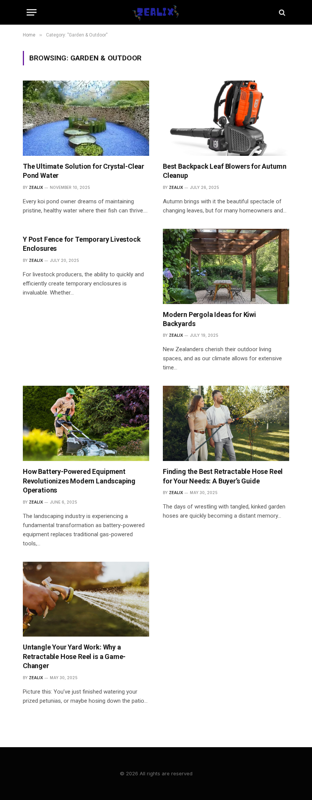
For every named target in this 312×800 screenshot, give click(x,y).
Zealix (36, 187)
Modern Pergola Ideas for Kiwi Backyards (209, 319)
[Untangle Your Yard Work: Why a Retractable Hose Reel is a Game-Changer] (86, 599)
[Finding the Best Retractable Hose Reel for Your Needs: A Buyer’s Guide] (226, 423)
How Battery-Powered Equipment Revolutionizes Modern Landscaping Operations (79, 480)
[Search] (281, 12)
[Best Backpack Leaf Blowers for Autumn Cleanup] (226, 118)
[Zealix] (156, 12)
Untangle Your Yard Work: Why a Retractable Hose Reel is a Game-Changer (74, 656)
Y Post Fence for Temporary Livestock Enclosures (82, 243)
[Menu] (32, 12)
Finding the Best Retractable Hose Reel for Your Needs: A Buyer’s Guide (223, 476)
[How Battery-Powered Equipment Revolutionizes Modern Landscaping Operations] (86, 423)
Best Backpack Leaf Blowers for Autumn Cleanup (224, 170)
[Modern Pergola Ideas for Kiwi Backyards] (226, 266)
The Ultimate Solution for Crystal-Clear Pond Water (83, 170)
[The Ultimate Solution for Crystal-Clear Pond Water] (86, 118)
